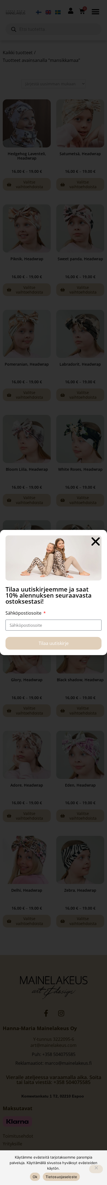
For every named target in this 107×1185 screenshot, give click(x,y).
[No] (96, 1169)
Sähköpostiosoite (24, 613)
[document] (53, 592)
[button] (96, 541)
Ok (35, 1177)
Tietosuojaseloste (61, 1177)
